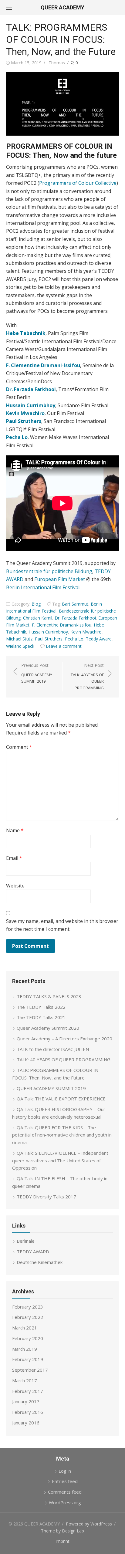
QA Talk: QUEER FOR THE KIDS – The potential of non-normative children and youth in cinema (62, 1135)
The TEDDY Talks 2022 (41, 1007)
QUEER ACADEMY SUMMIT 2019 (51, 1088)
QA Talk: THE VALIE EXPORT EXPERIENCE (61, 1099)
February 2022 (27, 1317)
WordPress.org (65, 1502)
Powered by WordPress (89, 1524)
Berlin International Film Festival (42, 587)
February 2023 (27, 1307)
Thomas (57, 63)
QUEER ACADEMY (62, 7)
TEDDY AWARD (33, 1251)
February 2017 (27, 1391)
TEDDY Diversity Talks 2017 (46, 1197)
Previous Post (36, 673)
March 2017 (24, 1380)
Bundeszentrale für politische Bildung (49, 571)
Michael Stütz (19, 639)
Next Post (87, 676)
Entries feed (65, 1481)
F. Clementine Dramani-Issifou (61, 625)
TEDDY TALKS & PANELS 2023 (49, 996)
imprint (62, 1541)
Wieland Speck (20, 646)
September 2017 (30, 1370)
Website (15, 885)
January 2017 (25, 1401)
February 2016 (27, 1412)
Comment (19, 747)
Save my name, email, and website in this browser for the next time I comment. (62, 925)
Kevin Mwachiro (86, 632)
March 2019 (24, 1349)
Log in (65, 1471)
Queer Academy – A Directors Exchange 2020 (64, 1038)
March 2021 (24, 1328)
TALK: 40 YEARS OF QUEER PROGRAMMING (63, 1059)
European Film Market (59, 579)
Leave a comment (64, 646)
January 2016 (25, 1423)
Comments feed (65, 1492)
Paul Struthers (48, 639)
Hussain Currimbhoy (48, 632)
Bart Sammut (75, 604)
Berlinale (26, 1241)
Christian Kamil (37, 618)
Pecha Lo (74, 639)
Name (15, 830)
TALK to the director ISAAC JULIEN (53, 1049)
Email (14, 858)
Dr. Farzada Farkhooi (75, 618)
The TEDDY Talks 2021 (41, 1017)
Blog (36, 604)
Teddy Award (99, 639)
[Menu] (9, 8)
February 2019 (27, 1359)
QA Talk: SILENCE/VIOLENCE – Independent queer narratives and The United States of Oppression (60, 1160)
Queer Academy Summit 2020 (48, 1028)
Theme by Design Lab (62, 1531)
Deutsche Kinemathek (39, 1262)
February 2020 (27, 1338)
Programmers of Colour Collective (78, 183)
